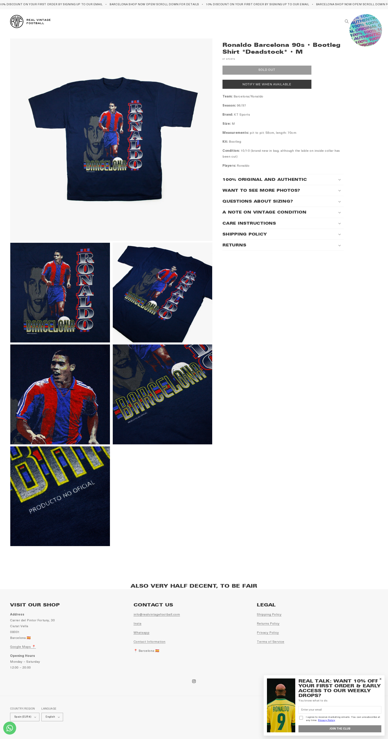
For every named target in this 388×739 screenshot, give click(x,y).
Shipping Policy (269, 614)
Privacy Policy (268, 632)
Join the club (339, 728)
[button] (346, 21)
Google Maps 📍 (23, 647)
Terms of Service (270, 642)
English (50, 717)
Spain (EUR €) (22, 717)
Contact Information (150, 642)
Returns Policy (268, 623)
